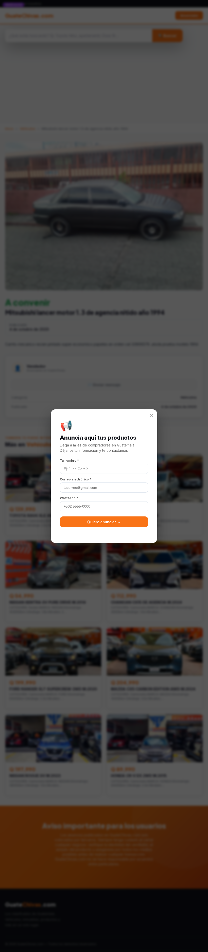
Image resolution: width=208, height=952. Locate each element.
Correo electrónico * (75, 479)
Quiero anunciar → (104, 522)
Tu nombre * (69, 460)
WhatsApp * (69, 498)
